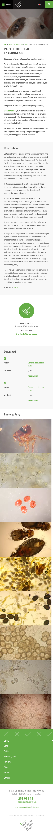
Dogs (26, 44)
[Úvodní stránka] (17, 4)
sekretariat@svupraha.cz (26, 802)
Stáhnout (33, 376)
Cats (6, 745)
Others (7, 777)
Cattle (7, 751)
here (16, 287)
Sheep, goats (10, 756)
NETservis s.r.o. (31, 815)
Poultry (7, 761)
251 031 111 (26, 798)
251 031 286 (26, 330)
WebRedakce (19, 815)
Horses (7, 772)
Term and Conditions (22, 807)
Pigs (6, 767)
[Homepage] (5, 44)
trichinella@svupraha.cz (26, 334)
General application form (36, 364)
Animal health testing (16, 44)
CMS (11, 815)
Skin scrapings (10, 110)
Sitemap (35, 807)
